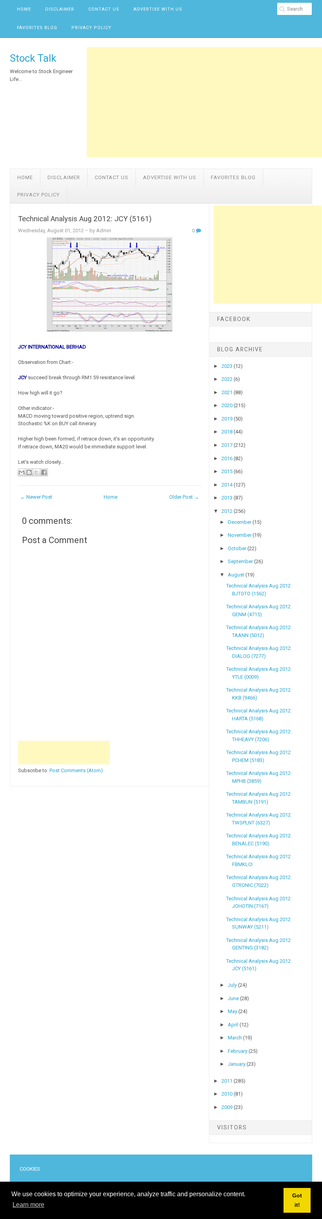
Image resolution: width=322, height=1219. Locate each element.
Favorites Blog (37, 27)
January (237, 1064)
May (233, 1011)
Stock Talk (33, 58)
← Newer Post (36, 497)
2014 (227, 485)
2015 (227, 471)
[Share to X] (36, 472)
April (234, 1025)
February (238, 1051)
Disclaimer (59, 9)
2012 (227, 511)
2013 (227, 498)
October (237, 548)
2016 (227, 458)
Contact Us (103, 9)
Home (24, 9)
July (233, 985)
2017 (227, 445)
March (235, 1038)
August (236, 575)
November (240, 535)
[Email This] (22, 472)
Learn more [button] (28, 1204)
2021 (227, 392)
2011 (227, 1081)
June (234, 998)
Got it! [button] (297, 1200)
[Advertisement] (204, 102)
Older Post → (184, 497)
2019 (227, 419)
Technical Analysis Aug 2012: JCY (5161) (85, 219)
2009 (227, 1107)
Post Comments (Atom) (76, 770)
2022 (227, 379)
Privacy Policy (91, 27)
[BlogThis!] (29, 472)
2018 (227, 432)
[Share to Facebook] (44, 472)
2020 (227, 405)
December (240, 522)
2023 (227, 366)
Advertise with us (158, 9)
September (241, 561)
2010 (227, 1094)
